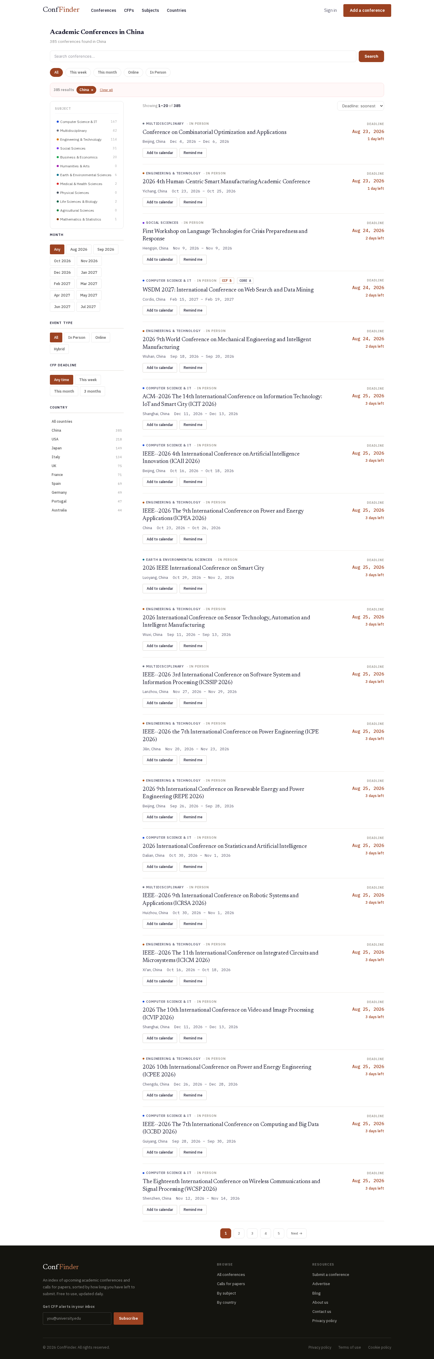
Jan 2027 (89, 272)
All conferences (231, 1274)
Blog (316, 1293)
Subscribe (128, 1318)
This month (107, 72)
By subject (226, 1293)
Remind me (193, 152)
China (86, 90)
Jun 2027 (62, 306)
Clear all (106, 90)
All (56, 72)
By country (226, 1302)
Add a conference (367, 10)
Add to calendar (160, 152)
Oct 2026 (62, 260)
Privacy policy (324, 1320)
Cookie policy (379, 1347)
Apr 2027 (62, 295)
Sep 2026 (105, 249)
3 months (92, 391)
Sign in (330, 10)
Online (133, 72)
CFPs (129, 10)
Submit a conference (330, 1274)
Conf (61, 10)
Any (57, 249)
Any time (61, 379)
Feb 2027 (62, 283)
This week (78, 72)
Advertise (321, 1283)
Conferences (103, 10)
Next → (296, 1233)
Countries (176, 10)
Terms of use (349, 1347)
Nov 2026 (89, 260)
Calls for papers (231, 1283)
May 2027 (88, 295)
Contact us (321, 1311)
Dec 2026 (62, 272)
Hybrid (59, 348)
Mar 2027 (89, 283)
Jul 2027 (88, 306)
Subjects (150, 10)
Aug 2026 (78, 249)
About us (320, 1302)
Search (371, 56)
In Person (158, 72)
